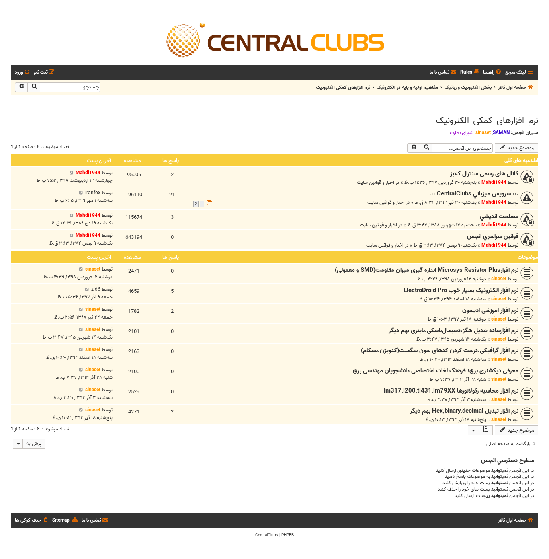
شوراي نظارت (461, 132)
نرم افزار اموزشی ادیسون (490, 310)
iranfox (92, 193)
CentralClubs (266, 535)
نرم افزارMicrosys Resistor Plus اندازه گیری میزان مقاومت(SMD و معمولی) (426, 270)
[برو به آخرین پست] (71, 173)
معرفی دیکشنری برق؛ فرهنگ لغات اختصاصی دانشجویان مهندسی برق (435, 371)
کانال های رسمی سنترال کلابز (484, 174)
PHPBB (287, 535)
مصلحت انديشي (499, 216)
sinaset (483, 132)
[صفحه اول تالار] (274, 39)
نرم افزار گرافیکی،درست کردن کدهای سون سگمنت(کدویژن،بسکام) (439, 351)
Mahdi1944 (493, 182)
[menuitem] (492, 72)
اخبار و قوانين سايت (375, 182)
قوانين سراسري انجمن (492, 236)
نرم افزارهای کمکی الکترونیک (487, 120)
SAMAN (501, 132)
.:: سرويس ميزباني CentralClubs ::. (473, 194)
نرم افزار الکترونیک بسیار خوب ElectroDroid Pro (461, 290)
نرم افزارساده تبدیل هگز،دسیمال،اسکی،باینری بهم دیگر (453, 330)
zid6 (95, 289)
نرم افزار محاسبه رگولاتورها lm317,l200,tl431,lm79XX (451, 391)
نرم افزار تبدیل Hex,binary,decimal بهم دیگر (464, 411)
